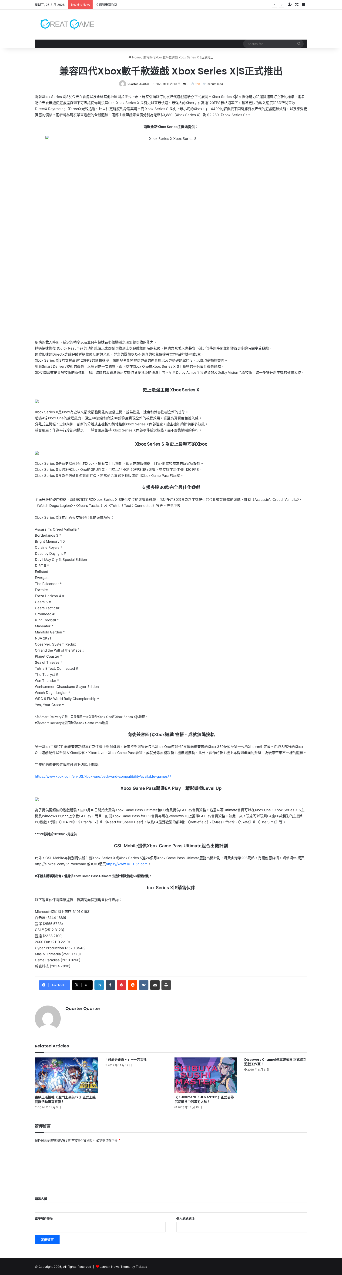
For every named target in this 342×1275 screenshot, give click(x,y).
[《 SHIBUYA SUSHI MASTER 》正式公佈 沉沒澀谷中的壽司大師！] (205, 1075)
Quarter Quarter (138, 84)
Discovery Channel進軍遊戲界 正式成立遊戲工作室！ (275, 1061)
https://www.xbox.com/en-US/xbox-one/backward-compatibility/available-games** (103, 776)
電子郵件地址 (44, 1218)
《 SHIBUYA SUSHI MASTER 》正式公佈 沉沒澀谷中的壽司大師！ (204, 1099)
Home (136, 57)
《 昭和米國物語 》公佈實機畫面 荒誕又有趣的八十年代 (132, 5)
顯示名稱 (41, 1199)
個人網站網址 (185, 1218)
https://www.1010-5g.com (127, 864)
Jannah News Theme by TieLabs (123, 1266)
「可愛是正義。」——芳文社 (126, 1059)
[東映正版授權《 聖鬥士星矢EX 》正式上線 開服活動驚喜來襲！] (66, 1075)
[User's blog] (64, 24)
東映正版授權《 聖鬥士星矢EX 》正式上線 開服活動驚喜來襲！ (65, 1099)
